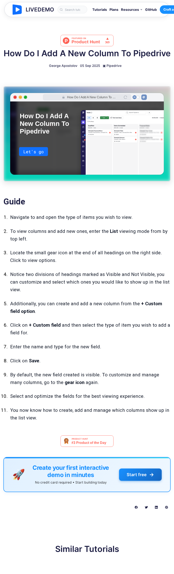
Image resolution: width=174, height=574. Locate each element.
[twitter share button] (146, 507)
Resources (130, 9)
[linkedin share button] (156, 507)
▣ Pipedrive (112, 66)
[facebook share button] (136, 507)
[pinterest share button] (166, 507)
